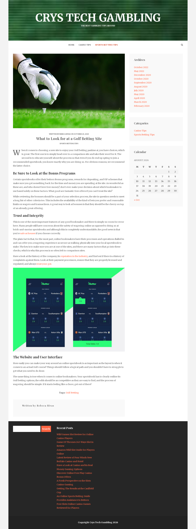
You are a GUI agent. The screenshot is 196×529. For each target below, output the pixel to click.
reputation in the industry (74, 256)
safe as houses (27, 233)
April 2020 (139, 98)
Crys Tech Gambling (98, 19)
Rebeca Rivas (65, 134)
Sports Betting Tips (106, 45)
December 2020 (142, 75)
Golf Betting (72, 392)
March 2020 (140, 102)
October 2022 (141, 67)
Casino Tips (85, 45)
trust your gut (44, 264)
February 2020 (141, 106)
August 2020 (140, 86)
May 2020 (139, 94)
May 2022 (139, 71)
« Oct (136, 200)
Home (71, 45)
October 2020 (141, 78)
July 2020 (138, 90)
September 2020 (142, 82)
